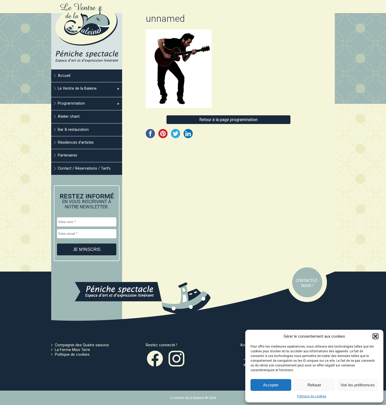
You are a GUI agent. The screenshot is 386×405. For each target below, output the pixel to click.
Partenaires (67, 155)
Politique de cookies (311, 396)
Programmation (71, 103)
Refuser (314, 385)
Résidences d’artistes (76, 142)
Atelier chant (69, 116)
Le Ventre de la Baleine (77, 88)
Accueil (64, 75)
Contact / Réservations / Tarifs (84, 168)
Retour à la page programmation (228, 119)
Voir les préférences (358, 385)
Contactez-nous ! (307, 283)
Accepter (271, 385)
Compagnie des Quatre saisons (82, 345)
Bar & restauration (73, 129)
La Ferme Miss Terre (72, 349)
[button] (375, 336)
